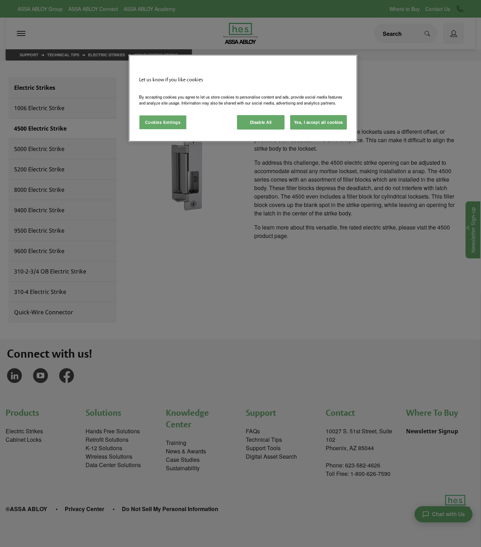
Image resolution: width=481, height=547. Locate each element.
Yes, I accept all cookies (318, 122)
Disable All (261, 122)
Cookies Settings (162, 122)
